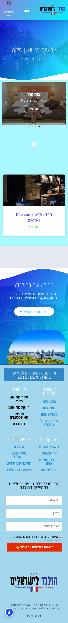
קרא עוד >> (34, 226)
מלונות (8, 15)
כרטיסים (10, 11)
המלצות (19, 446)
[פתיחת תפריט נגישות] (9, 612)
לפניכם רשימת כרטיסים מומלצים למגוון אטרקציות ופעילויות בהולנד (34, 295)
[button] (27, 10)
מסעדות (49, 407)
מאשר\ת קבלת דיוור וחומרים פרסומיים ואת (36, 538)
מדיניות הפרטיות (53, 540)
